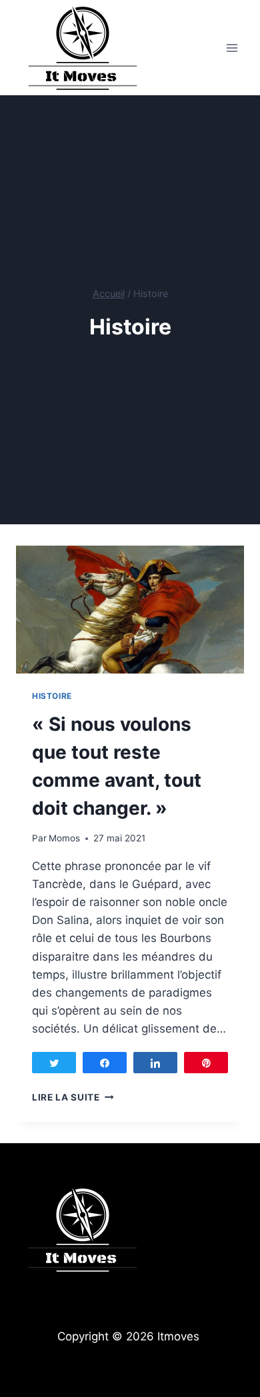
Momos (64, 838)
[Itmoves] (82, 47)
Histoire (52, 696)
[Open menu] (231, 47)
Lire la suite (72, 1097)
